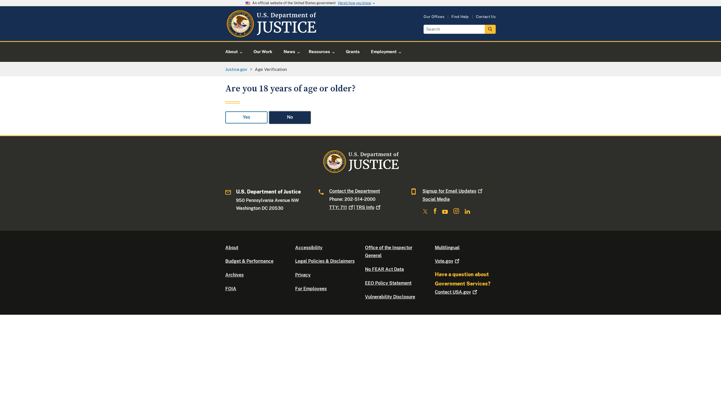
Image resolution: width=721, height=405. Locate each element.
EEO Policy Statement (388, 283)
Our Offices (434, 17)
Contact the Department (354, 191)
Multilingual (447, 247)
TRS (365, 207)
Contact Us (486, 17)
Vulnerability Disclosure (390, 297)
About (231, 247)
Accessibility (308, 247)
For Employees (311, 288)
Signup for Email (449, 191)
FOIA (230, 288)
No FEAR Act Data (384, 269)
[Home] (271, 34)
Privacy (303, 275)
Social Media (436, 199)
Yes (246, 117)
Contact (453, 292)
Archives (234, 275)
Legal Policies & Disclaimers (325, 261)
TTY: (338, 207)
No (290, 117)
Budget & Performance (249, 261)
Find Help (460, 17)
